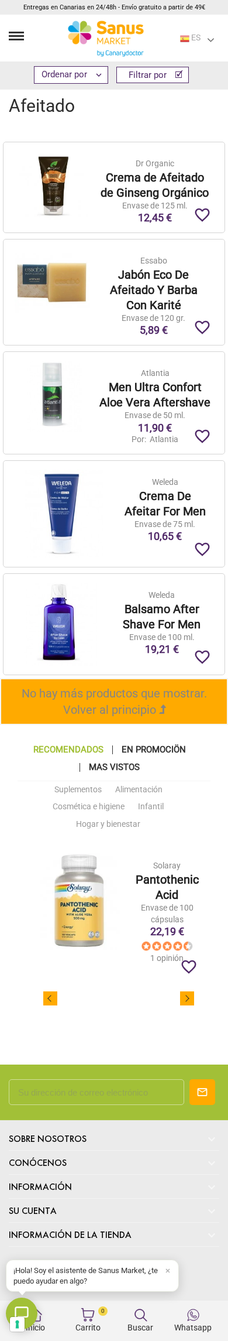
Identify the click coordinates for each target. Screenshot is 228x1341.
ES (195, 37)
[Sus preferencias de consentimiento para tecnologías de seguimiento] (17, 1324)
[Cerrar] (167, 1270)
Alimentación (139, 789)
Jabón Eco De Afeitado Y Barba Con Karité (154, 290)
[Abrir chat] (21, 1313)
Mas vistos (114, 767)
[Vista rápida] (154, 99)
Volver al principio (111, 710)
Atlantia (163, 439)
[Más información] (176, 99)
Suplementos (78, 789)
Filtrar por (149, 75)
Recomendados (68, 749)
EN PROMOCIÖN (154, 749)
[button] (92, 1276)
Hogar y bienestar (108, 824)
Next (187, 998)
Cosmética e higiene (89, 806)
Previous (50, 998)
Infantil (151, 806)
